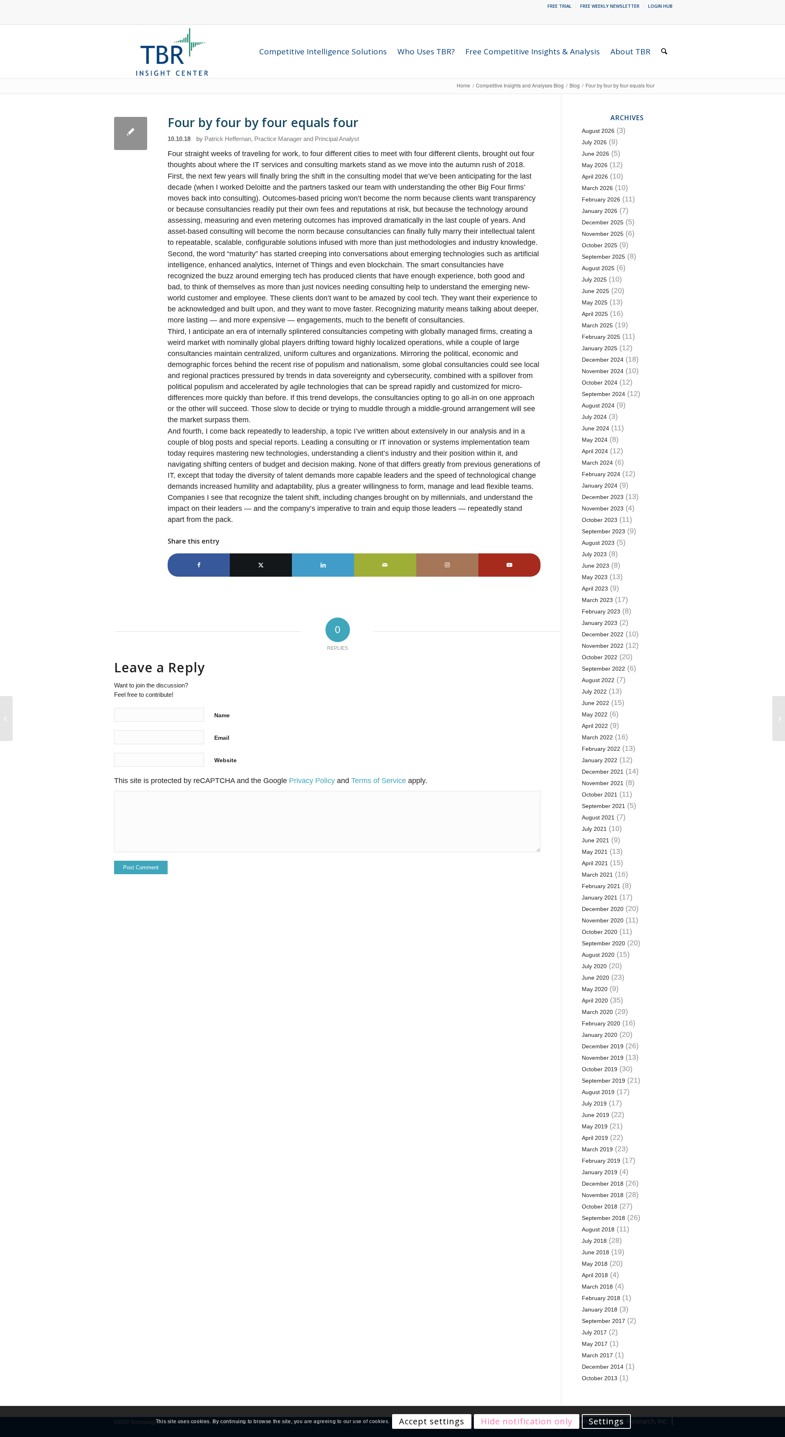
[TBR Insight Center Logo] (172, 51)
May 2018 (595, 1263)
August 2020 (598, 954)
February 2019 (601, 1160)
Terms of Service (378, 781)
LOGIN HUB (660, 6)
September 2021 (603, 806)
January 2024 (599, 485)
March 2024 (597, 462)
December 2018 (603, 1183)
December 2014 (603, 1366)
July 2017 (594, 1332)
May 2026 (595, 165)
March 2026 (597, 188)
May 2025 (595, 302)
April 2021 (595, 863)
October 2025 (599, 245)
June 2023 (595, 565)
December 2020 (603, 909)
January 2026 (599, 211)
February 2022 (601, 748)
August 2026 (598, 131)
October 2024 (599, 382)
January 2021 (599, 897)
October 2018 (599, 1206)
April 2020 (595, 1000)
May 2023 (595, 577)
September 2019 (603, 1080)
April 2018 (595, 1275)
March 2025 (597, 325)
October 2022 (599, 657)
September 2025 (603, 256)
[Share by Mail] (385, 565)
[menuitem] (559, 6)
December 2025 (603, 222)
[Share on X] (261, 565)
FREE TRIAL (559, 6)
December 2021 (603, 771)
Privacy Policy (312, 781)
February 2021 (601, 886)
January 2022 (599, 760)
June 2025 (595, 291)
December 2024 (603, 359)
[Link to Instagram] (447, 565)
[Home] (130, 133)
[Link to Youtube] (509, 565)
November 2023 (603, 508)
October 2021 (599, 794)
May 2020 (595, 989)
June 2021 (595, 840)
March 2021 (597, 874)
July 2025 (594, 279)
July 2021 (594, 829)
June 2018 (595, 1252)
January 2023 (599, 623)
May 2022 (595, 714)
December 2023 (603, 497)
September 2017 (603, 1321)
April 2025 (595, 314)
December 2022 (603, 634)
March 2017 (597, 1355)
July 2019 (594, 1103)
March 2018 (597, 1286)
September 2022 (603, 668)
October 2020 (599, 932)
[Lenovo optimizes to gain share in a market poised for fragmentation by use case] (6, 718)
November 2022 (603, 645)
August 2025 (598, 268)
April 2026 (595, 176)
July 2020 (594, 966)
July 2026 (594, 142)
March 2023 (597, 600)
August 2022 (598, 680)
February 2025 (601, 337)
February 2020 (601, 1023)
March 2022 (597, 737)
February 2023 (601, 611)
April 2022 (595, 726)
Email (221, 737)
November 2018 (603, 1195)
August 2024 (598, 405)
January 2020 (599, 1035)
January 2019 (599, 1172)
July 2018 (594, 1241)
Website (225, 760)
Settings (606, 1421)
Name (222, 715)
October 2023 (599, 520)
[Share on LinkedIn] (323, 565)
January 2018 (599, 1309)
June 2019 (595, 1115)
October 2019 (599, 1069)
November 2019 (603, 1057)
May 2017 (595, 1344)
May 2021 (595, 851)
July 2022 (594, 691)
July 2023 (594, 554)
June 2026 (595, 153)
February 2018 (601, 1298)
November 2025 (603, 234)
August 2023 (598, 542)
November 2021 (603, 783)
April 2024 (595, 451)
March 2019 (597, 1149)
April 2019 (595, 1138)
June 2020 (595, 977)
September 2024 (603, 394)
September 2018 (603, 1218)
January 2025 (599, 348)
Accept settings (431, 1421)
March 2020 (597, 1012)
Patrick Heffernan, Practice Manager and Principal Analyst (281, 139)
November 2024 (603, 371)
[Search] (664, 51)
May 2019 (595, 1126)
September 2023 (603, 531)
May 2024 (595, 439)
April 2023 (595, 588)
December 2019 (603, 1046)
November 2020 (603, 920)
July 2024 (594, 417)
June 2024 (595, 428)
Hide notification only (526, 1421)
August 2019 (598, 1092)
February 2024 (601, 474)
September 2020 (603, 943)
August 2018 (598, 1229)
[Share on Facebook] (199, 565)
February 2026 (601, 199)
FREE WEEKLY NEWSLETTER (609, 6)
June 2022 (595, 703)
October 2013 (599, 1378)
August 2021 (598, 817)
